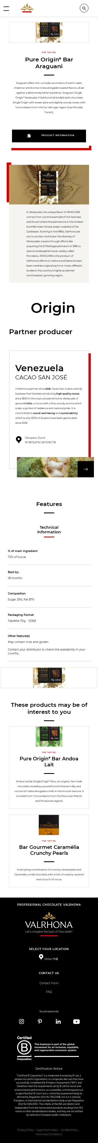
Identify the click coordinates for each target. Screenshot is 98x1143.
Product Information (57, 135)
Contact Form (49, 983)
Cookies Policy (69, 1130)
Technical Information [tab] (49, 529)
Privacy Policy (25, 1130)
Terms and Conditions (49, 1134)
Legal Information (47, 1130)
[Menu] (6, 8)
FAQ (49, 992)
